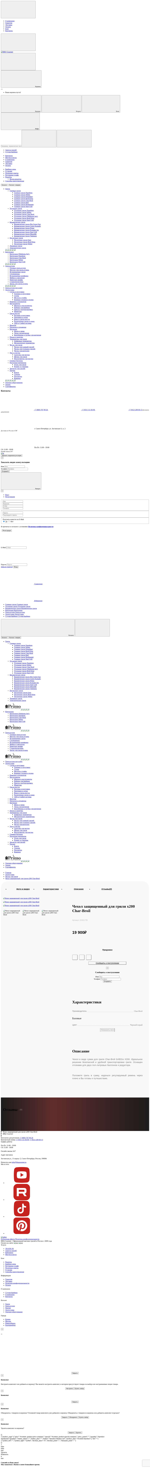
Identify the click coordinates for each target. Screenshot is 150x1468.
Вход (7, 495)
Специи (17, 374)
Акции (7, 384)
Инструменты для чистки (23, 359)
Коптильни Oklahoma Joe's (19, 254)
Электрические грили (18, 248)
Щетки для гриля (20, 357)
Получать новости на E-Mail (13, 519)
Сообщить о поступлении (107, 963)
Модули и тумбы (20, 298)
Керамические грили (17, 222)
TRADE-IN (9, 1249)
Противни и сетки (21, 317)
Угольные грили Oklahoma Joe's (26, 216)
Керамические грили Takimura (25, 236)
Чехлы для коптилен (21, 351)
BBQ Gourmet (8, 1134)
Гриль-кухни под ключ (13, 288)
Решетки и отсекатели (18, 302)
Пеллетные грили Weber (23, 244)
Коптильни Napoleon (17, 256)
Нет (12, 522)
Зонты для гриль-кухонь (19, 284)
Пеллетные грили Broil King (24, 242)
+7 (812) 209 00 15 (36, 1140)
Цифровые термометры (23, 341)
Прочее (12, 370)
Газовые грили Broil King (23, 199)
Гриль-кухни (10, 266)
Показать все (107, 1030)
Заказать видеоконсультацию (11, 455)
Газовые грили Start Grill (23, 206)
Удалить (78, 1432)
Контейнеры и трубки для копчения (27, 335)
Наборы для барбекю (22, 307)
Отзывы (106, 889)
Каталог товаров (14, 185)
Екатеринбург (10, 1325)
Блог (7, 29)
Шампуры (18, 311)
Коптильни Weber (16, 260)
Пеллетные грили (16, 238)
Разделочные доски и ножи (24, 321)
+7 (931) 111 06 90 (22, 1140)
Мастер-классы (11, 158)
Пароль (3, 564)
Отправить (5, 471)
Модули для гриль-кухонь (19, 270)
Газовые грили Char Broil (23, 201)
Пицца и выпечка (16, 337)
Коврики (17, 378)
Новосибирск (10, 1323)
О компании (9, 21)
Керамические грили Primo (24, 228)
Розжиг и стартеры (21, 367)
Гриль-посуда (15, 313)
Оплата (8, 27)
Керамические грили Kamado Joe (26, 230)
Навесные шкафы (16, 280)
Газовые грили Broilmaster (24, 204)
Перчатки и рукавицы (18, 327)
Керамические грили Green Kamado (27, 226)
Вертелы (13, 325)
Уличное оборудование (14, 383)
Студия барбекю (11, 152)
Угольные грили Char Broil (24, 214)
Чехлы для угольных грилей (24, 349)
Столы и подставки (17, 292)
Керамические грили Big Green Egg (27, 224)
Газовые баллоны (16, 361)
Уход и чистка (15, 353)
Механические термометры (24, 343)
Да (6, 522)
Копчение (13, 329)
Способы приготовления (14, 181)
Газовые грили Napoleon (23, 193)
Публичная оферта (8, 1239)
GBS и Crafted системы (22, 323)
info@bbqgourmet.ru (19, 1162)
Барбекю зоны (10, 169)
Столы (16, 296)
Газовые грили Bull (21, 203)
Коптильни (9, 252)
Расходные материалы (18, 363)
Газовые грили (15, 191)
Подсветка (18, 376)
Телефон (4, 469)
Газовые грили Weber (22, 195)
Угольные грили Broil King (24, 218)
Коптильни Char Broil (18, 258)
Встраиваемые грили (17, 272)
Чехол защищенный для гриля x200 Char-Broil (22, 878)
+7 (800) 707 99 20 (26, 1138)
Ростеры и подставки (22, 315)
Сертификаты (10, 386)
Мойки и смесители (17, 278)
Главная (8, 873)
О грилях (8, 171)
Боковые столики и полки (23, 300)
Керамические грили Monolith (25, 234)
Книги (16, 372)
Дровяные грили (16, 246)
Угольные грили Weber (22, 212)
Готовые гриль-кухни (18, 268)
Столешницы (15, 274)
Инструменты (15, 304)
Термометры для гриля (18, 339)
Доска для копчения (21, 333)
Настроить (69, 1388)
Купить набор (79, 1388)
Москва (8, 1321)
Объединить (73, 1417)
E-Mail (3, 547)
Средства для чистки (22, 355)
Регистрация (10, 497)
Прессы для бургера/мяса (23, 309)
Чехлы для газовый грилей (24, 347)
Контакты (9, 31)
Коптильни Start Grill (17, 262)
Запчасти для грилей (17, 369)
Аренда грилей (11, 150)
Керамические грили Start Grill (25, 232)
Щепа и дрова (19, 331)
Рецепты (8, 177)
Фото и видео (23, 889)
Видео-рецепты (15, 179)
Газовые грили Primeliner (23, 197)
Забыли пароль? (7, 567)
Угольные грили (16, 208)
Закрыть (75, 1373)
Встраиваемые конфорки (19, 276)
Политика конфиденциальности (27, 1239)
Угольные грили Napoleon (24, 210)
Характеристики (51, 889)
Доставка (8, 25)
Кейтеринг (9, 1253)
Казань (7, 1319)
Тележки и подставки (22, 294)
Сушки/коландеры (16, 282)
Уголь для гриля (20, 365)
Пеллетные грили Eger (22, 240)
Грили (7, 189)
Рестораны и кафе (12, 175)
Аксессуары (9, 290)
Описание (79, 889)
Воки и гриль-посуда (22, 319)
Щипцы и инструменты (23, 306)
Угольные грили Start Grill (24, 220)
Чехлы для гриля (16, 345)
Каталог (4, 185)
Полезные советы (11, 173)
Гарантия (8, 23)
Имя (2, 466)
